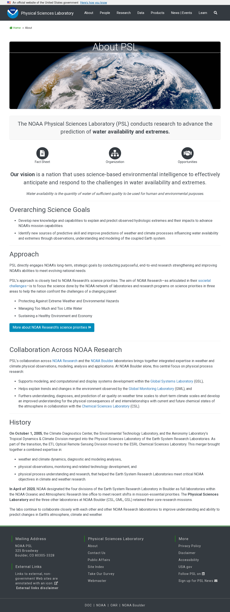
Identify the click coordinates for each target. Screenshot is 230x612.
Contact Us (97, 553)
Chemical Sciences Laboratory (106, 406)
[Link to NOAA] (14, 12)
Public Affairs (99, 560)
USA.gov (185, 567)
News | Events (181, 13)
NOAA (101, 605)
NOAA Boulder (102, 361)
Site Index (96, 567)
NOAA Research (64, 361)
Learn (203, 13)
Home (17, 27)
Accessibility (189, 560)
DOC (88, 605)
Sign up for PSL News (196, 581)
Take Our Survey (101, 574)
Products (157, 13)
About (88, 13)
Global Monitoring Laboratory (151, 389)
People (105, 13)
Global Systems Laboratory (171, 381)
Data (140, 13)
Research (124, 13)
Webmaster (97, 581)
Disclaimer (187, 553)
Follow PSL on (190, 574)
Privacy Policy (190, 546)
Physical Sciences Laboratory (47, 13)
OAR (114, 605)
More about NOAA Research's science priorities (50, 327)
